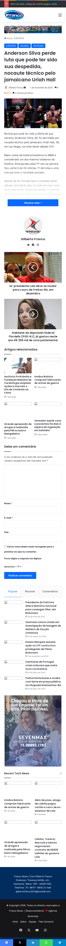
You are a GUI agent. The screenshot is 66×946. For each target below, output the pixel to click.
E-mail (8, 517)
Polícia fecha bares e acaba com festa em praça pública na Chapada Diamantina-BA (43, 681)
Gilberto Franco (16, 87)
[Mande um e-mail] (25, 87)
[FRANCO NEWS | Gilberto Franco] (15, 15)
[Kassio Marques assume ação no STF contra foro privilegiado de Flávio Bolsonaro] (13, 646)
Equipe (32, 921)
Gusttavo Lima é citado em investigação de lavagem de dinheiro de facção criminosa (43, 627)
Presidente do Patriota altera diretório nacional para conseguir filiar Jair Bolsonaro (40, 608)
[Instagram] (38, 245)
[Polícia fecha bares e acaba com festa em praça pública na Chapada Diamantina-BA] (13, 682)
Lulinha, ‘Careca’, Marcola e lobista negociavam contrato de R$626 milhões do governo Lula (47, 848)
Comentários (50, 591)
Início (9, 38)
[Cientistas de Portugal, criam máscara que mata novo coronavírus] (13, 666)
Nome (8, 503)
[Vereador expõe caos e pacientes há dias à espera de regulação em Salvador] (48, 410)
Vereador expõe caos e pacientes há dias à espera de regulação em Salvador (47, 425)
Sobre (23, 921)
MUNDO (24, 45)
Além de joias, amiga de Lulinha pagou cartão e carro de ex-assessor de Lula (48, 805)
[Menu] (60, 16)
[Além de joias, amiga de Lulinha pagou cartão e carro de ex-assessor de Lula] (48, 789)
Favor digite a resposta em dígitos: (23, 558)
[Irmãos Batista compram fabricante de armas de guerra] (48, 365)
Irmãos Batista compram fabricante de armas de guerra (47, 380)
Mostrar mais (32, 202)
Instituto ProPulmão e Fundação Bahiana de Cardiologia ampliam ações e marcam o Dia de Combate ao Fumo (17, 384)
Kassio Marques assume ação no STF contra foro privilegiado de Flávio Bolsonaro (40, 647)
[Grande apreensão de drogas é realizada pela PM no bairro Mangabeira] (18, 411)
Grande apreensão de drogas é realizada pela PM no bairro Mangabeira (18, 428)
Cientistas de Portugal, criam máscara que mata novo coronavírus (41, 665)
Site (6, 532)
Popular (12, 591)
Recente (30, 591)
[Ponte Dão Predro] (33, 29)
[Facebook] (33, 245)
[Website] (28, 245)
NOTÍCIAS (38, 45)
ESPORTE (19, 38)
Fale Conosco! (46, 921)
